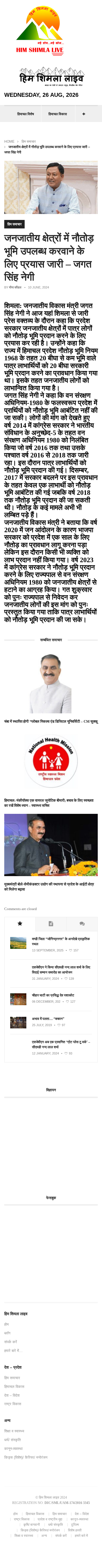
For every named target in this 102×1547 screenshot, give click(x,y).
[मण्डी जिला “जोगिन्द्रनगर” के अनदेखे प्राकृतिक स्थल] (18, 948)
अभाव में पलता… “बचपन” (48, 1019)
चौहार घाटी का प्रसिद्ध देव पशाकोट (53, 995)
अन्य (44, 1536)
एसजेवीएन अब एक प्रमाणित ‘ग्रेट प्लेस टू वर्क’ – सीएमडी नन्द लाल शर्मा (61, 1044)
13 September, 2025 (47, 950)
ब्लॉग (7, 1333)
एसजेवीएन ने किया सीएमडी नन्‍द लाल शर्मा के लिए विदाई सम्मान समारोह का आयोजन (61, 969)
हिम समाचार (29, 142)
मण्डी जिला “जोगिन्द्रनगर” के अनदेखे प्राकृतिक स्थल (61, 941)
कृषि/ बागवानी (32, 1525)
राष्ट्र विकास (12, 1404)
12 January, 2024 (45, 1053)
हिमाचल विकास (57, 114)
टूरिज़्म (75, 1525)
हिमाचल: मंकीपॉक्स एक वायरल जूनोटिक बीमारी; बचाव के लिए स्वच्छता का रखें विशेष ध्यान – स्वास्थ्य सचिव (49, 803)
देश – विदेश (12, 1395)
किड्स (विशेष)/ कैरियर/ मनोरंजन (25, 1457)
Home (9, 142)
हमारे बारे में (81, 1536)
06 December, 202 (46, 1001)
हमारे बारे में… (13, 1351)
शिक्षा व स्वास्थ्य (14, 1431)
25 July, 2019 (42, 1025)
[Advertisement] (51, 1143)
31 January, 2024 (45, 978)
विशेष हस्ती (75, 1530)
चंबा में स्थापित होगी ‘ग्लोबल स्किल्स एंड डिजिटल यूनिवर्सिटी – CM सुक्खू (50, 721)
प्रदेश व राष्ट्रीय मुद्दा (50, 1519)
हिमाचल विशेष (25, 114)
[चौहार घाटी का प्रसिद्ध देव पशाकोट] (18, 1004)
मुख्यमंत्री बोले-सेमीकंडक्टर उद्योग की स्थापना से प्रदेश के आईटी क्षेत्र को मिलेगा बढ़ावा (49, 886)
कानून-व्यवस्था (13, 1449)
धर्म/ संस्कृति (12, 1440)
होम (6, 1324)
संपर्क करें (10, 1342)
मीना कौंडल (15, 287)
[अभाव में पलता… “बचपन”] (18, 1027)
